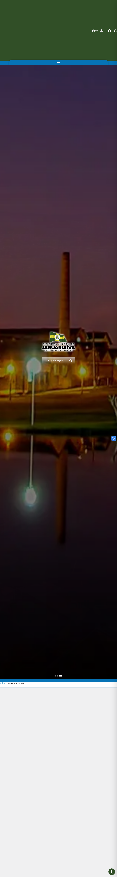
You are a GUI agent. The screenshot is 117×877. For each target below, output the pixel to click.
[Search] (71, 360)
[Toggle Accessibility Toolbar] (111, 871)
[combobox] (54, 360)
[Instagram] (115, 30)
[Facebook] (109, 30)
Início (2, 683)
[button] (58, 62)
